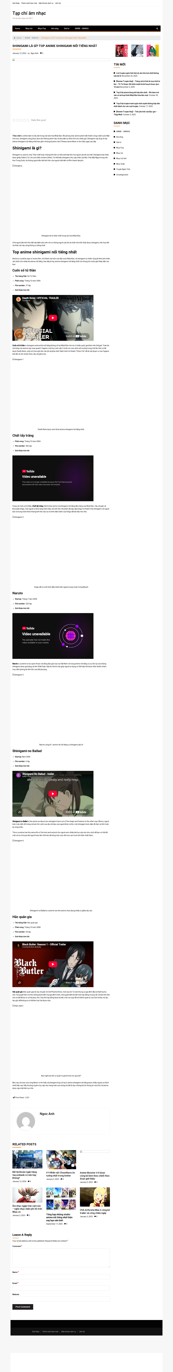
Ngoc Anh (35, 53)
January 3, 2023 (18, 1215)
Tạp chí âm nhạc (29, 13)
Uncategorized (122, 175)
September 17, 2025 (54, 1224)
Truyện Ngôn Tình (123, 169)
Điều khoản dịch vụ (46, 3)
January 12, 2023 (19, 53)
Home (17, 28)
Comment (17, 1246)
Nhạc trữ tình (121, 158)
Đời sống (55, 28)
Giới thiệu (16, 3)
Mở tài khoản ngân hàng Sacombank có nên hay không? (24, 1175)
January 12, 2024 (19, 1181)
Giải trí (66, 28)
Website (15, 1294)
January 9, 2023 (86, 1182)
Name (15, 1272)
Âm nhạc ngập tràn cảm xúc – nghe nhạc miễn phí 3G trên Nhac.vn (27, 1209)
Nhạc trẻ (28, 28)
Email (15, 1283)
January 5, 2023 (52, 1179)
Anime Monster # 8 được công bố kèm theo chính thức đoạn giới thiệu (95, 1175)
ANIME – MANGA (82, 28)
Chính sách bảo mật (29, 3)
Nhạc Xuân (120, 164)
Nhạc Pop (42, 28)
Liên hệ (58, 3)
